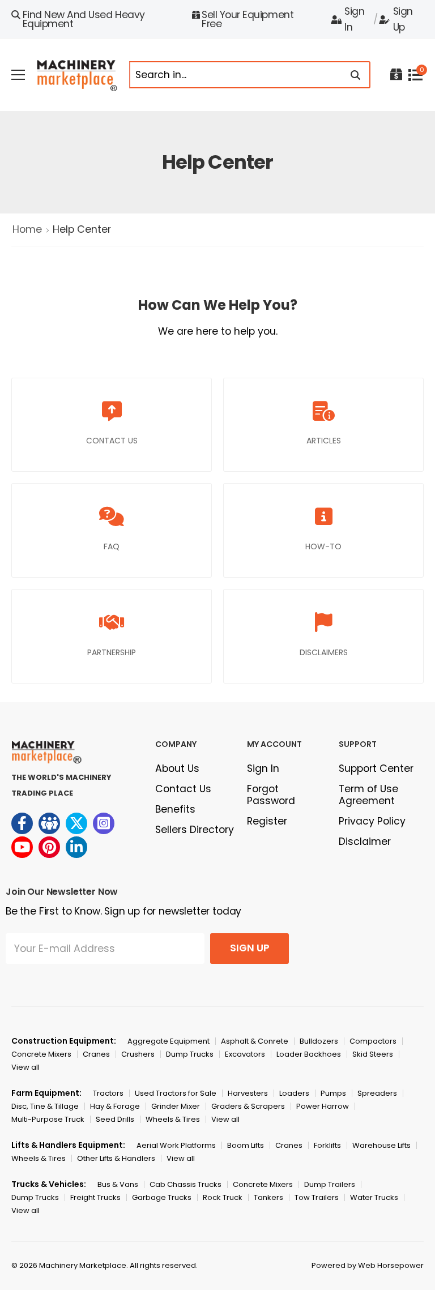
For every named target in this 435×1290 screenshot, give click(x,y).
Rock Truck (222, 1197)
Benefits (175, 809)
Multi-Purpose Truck (47, 1119)
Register (267, 821)
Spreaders (377, 1093)
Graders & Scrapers (248, 1106)
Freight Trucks (95, 1197)
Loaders (294, 1093)
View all (25, 1067)
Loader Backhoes (308, 1054)
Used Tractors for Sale (175, 1093)
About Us (177, 768)
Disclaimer (365, 841)
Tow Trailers (317, 1197)
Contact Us (183, 789)
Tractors (108, 1093)
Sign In (354, 19)
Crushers (138, 1054)
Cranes (96, 1054)
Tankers (268, 1197)
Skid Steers (372, 1054)
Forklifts (327, 1145)
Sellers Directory (194, 829)
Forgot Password (271, 795)
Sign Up (403, 19)
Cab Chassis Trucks (185, 1184)
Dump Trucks (190, 1054)
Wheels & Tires (173, 1119)
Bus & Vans (117, 1184)
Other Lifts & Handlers (116, 1158)
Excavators (245, 1054)
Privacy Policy (372, 821)
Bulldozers (319, 1041)
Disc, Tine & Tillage (45, 1106)
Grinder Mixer (175, 1106)
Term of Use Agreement (368, 795)
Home (27, 229)
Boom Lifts (245, 1145)
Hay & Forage (115, 1106)
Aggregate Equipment (168, 1041)
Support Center (376, 768)
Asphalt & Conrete (254, 1041)
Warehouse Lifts (381, 1145)
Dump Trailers (329, 1184)
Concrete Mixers (41, 1054)
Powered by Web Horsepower (368, 1265)
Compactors (372, 1041)
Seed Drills (115, 1119)
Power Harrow (322, 1106)
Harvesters (248, 1093)
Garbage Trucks (161, 1197)
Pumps (333, 1093)
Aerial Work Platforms (176, 1145)
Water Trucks (374, 1197)
